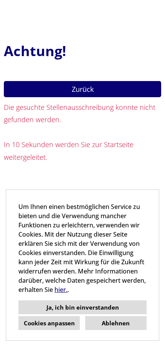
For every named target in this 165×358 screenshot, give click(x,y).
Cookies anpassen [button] (49, 323)
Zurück (83, 89)
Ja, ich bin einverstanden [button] (82, 307)
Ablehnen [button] (116, 323)
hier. (61, 289)
